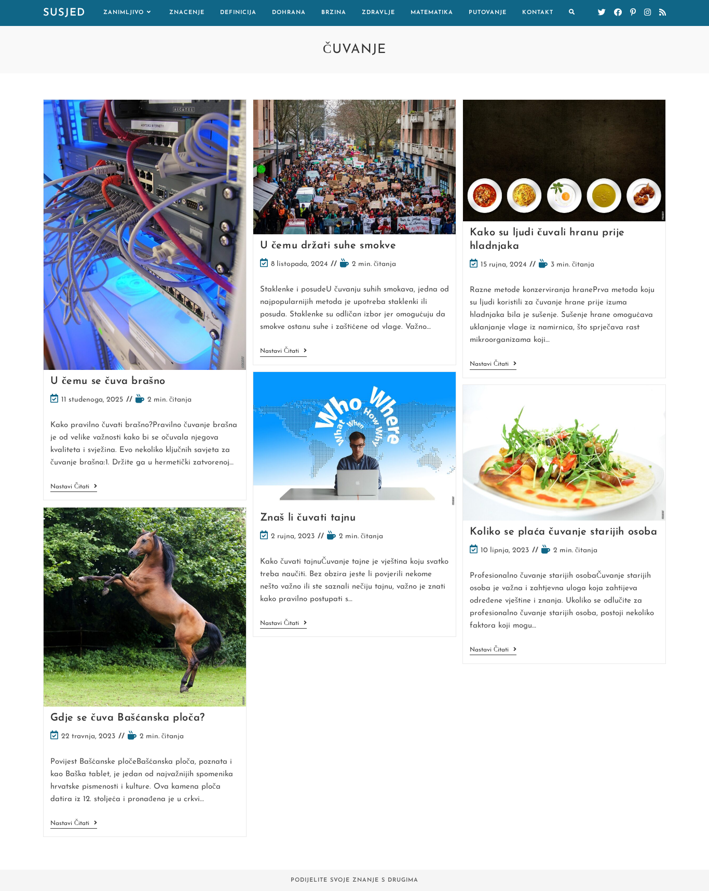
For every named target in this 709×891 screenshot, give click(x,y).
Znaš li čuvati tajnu (308, 518)
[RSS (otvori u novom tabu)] (662, 12)
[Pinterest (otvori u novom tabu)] (633, 12)
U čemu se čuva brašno (108, 381)
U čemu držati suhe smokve (328, 246)
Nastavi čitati (73, 487)
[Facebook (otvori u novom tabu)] (618, 12)
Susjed (64, 13)
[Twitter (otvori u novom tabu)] (602, 12)
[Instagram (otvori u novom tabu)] (647, 12)
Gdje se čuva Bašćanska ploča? (127, 718)
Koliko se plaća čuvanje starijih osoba (564, 532)
